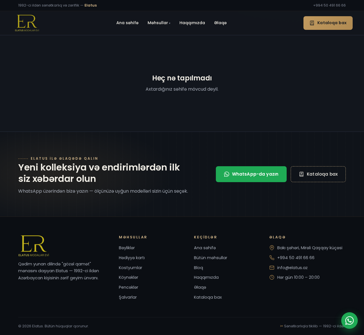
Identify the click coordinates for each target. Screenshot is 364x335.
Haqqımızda (192, 23)
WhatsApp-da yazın (255, 174)
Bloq (198, 268)
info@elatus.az (292, 268)
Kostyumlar (130, 268)
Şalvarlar (128, 297)
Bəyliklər (127, 248)
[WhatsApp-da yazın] (349, 320)
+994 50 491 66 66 (329, 5)
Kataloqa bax (332, 23)
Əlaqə (220, 23)
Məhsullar (158, 23)
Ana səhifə (127, 23)
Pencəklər (128, 287)
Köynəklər (128, 277)
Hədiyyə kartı (132, 258)
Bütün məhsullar (210, 258)
